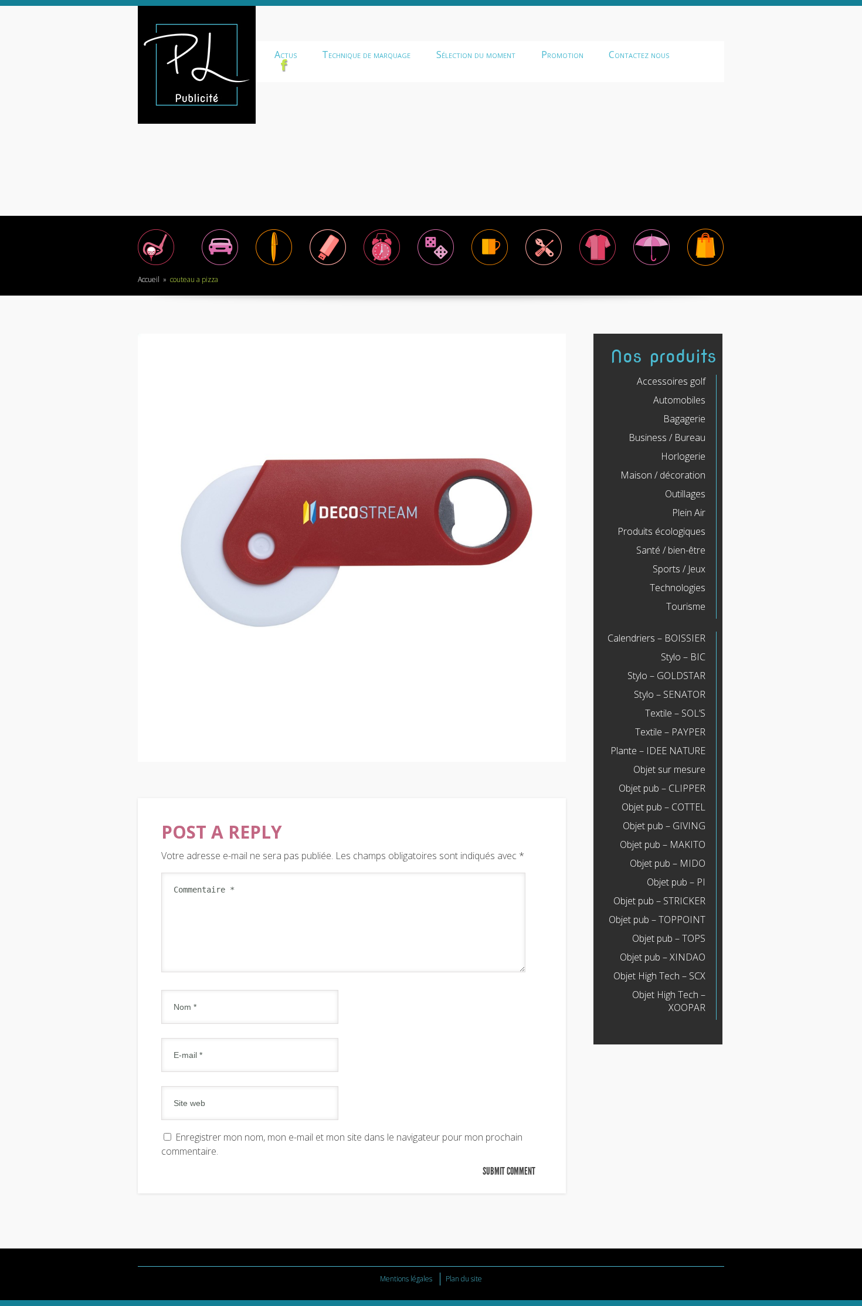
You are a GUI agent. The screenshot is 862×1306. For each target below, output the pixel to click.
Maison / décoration (662, 475)
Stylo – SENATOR (669, 694)
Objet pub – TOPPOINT (657, 919)
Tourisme (685, 606)
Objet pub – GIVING (664, 825)
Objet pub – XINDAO (662, 957)
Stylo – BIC (683, 656)
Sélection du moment (475, 54)
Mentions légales (406, 1279)
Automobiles (679, 400)
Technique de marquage (366, 54)
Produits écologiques (661, 531)
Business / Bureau (667, 437)
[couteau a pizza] (352, 758)
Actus (285, 54)
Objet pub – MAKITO (662, 844)
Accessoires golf (671, 381)
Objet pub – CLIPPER (662, 788)
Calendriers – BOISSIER (656, 638)
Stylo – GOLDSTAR (666, 675)
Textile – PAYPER (670, 731)
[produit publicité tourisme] (705, 264)
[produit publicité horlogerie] (382, 264)
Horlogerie (683, 456)
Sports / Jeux (679, 568)
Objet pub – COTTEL (663, 806)
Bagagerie (684, 418)
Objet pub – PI (676, 882)
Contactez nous (639, 54)
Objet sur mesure (669, 769)
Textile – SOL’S (675, 713)
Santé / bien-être (670, 550)
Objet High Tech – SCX (659, 975)
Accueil (148, 279)
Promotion (562, 54)
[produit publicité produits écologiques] (597, 264)
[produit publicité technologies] (328, 264)
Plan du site (464, 1279)
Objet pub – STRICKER (659, 900)
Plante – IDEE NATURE (657, 750)
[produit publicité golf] (156, 264)
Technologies (677, 587)
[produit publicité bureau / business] (274, 264)
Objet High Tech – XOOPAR (668, 1001)
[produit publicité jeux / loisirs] (436, 264)
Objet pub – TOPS (668, 938)
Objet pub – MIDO (667, 863)
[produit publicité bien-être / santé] (651, 264)
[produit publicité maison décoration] (489, 264)
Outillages (685, 493)
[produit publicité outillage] (543, 264)
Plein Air (688, 512)
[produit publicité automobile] (220, 264)
